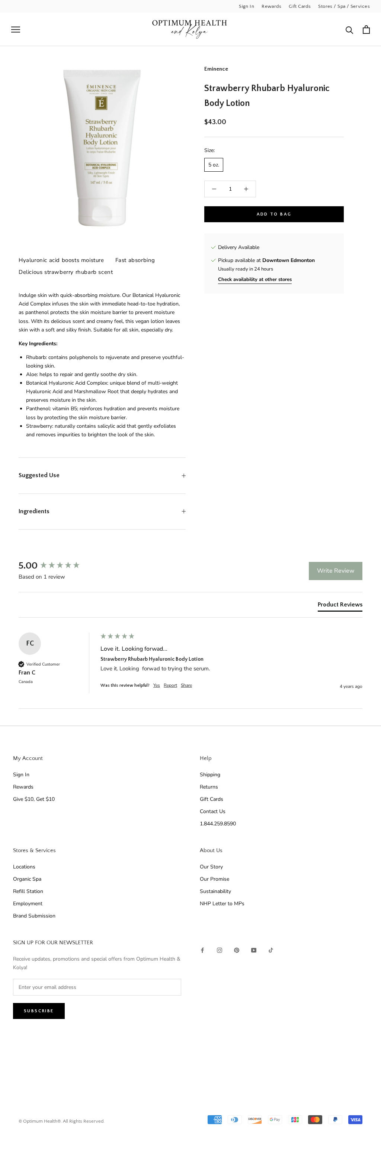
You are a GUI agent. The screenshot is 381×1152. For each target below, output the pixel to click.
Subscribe (39, 1011)
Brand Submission (34, 915)
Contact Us (212, 811)
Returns (209, 786)
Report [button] (170, 685)
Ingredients (34, 511)
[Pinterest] (236, 950)
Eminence (216, 69)
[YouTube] (253, 950)
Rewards (271, 6)
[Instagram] (219, 950)
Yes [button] (156, 685)
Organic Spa (27, 879)
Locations (24, 866)
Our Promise (214, 879)
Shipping (210, 774)
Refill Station (28, 891)
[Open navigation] (15, 29)
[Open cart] (366, 29)
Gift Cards (300, 6)
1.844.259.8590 (218, 823)
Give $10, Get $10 (34, 799)
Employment (27, 903)
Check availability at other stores (255, 279)
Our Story (211, 866)
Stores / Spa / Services (344, 6)
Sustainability (215, 891)
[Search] (349, 29)
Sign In (246, 6)
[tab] (340, 606)
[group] (58, 566)
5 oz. (213, 164)
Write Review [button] (335, 571)
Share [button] (186, 685)
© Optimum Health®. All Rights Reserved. (62, 1121)
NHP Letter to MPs (222, 903)
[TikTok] (270, 950)
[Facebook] (202, 950)
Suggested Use (39, 475)
